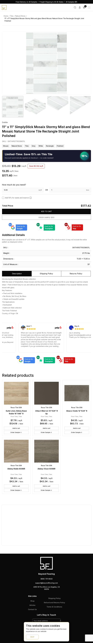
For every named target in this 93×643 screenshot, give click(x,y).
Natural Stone (20, 16)
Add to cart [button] (16, 428)
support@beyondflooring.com (46, 583)
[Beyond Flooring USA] (4, 7)
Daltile (5, 122)
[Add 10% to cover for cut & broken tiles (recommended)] (30, 198)
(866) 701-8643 (46, 579)
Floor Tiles (14, 416)
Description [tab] (17, 273)
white (41, 146)
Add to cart (46, 211)
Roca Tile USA (16, 407)
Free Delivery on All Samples (26, 2)
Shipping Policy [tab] (46, 273)
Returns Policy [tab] (76, 273)
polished (60, 146)
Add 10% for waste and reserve (17, 198)
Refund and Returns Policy (54, 603)
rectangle (50, 146)
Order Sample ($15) (46, 217)
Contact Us (32, 609)
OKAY (32, 637)
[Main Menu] (89, 7)
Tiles (11, 16)
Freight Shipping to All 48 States (52, 2)
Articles (32, 605)
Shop (32, 601)
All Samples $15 (71, 2)
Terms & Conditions (54, 607)
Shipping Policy (54, 598)
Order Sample (15, 432)
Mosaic (6, 146)
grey (33, 146)
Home (6, 16)
